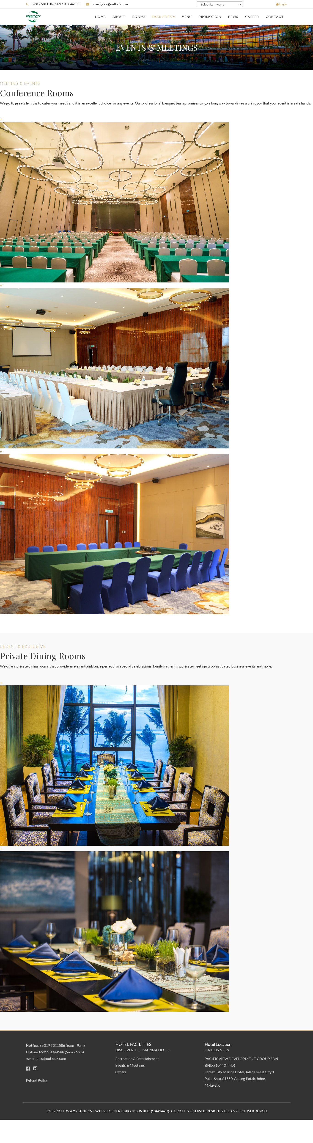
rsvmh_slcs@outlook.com (110, 4)
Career (252, 17)
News (233, 17)
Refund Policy (37, 1080)
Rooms (139, 17)
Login (283, 4)
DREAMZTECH (235, 1111)
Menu (187, 17)
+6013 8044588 (51, 1052)
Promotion (210, 17)
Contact (275, 17)
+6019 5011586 (52, 1045)
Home (100, 17)
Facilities (162, 17)
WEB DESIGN (257, 1111)
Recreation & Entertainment (137, 1058)
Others (120, 1072)
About (119, 17)
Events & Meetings (130, 1065)
